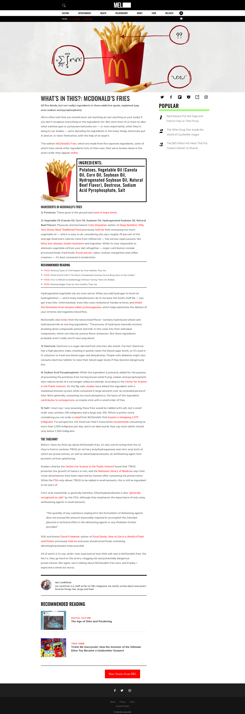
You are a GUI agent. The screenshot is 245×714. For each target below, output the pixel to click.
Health (103, 13)
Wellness (169, 13)
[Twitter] (162, 97)
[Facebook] (171, 97)
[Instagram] (206, 97)
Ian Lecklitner (74, 19)
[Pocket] (188, 97)
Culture (65, 13)
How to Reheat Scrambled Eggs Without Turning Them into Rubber (79, 279)
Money (140, 13)
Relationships (121, 13)
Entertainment (84, 13)
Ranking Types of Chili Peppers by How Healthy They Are (75, 270)
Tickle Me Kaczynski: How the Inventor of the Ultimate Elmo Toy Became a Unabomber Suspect (106, 648)
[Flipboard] (179, 97)
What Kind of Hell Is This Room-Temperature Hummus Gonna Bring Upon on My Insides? (89, 275)
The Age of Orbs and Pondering (91, 621)
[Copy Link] (197, 97)
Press (132, 702)
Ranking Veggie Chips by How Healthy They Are (70, 284)
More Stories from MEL (122, 674)
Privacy (123, 702)
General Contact (122, 706)
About (113, 702)
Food (154, 13)
